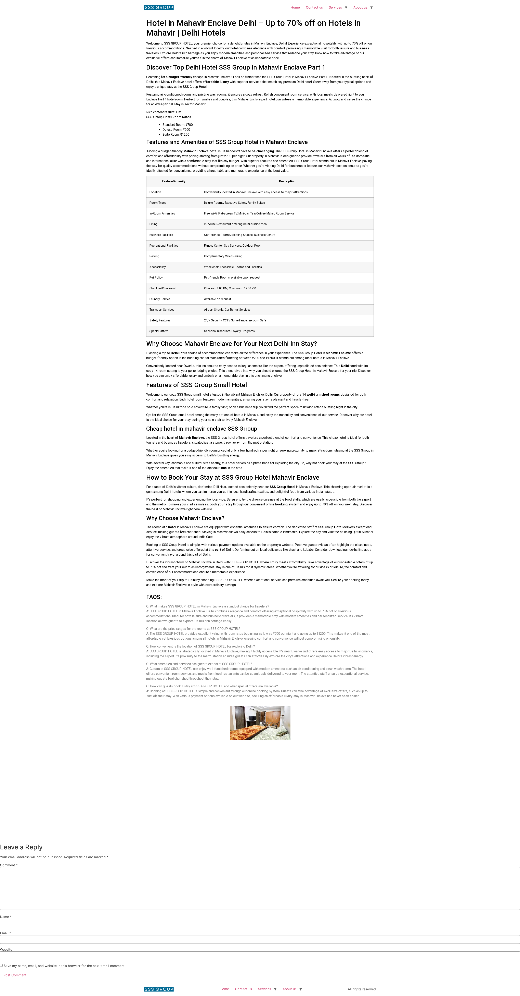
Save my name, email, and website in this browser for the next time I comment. (64, 965)
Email (5, 933)
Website (6, 949)
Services (335, 7)
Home (295, 7)
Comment (9, 865)
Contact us (314, 7)
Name (6, 916)
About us (360, 7)
